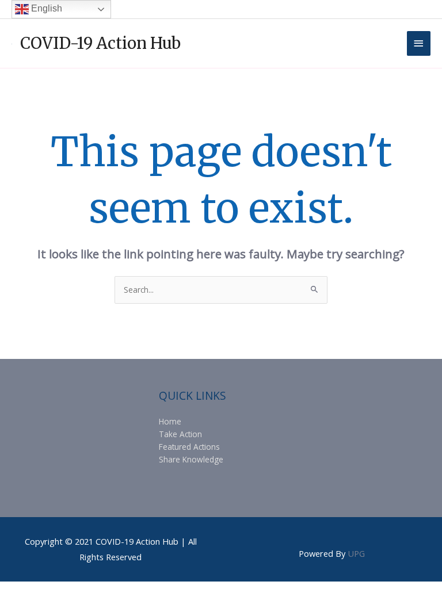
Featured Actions (189, 446)
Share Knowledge (191, 459)
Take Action (180, 434)
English (45, 8)
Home (170, 421)
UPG (356, 553)
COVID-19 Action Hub (100, 43)
